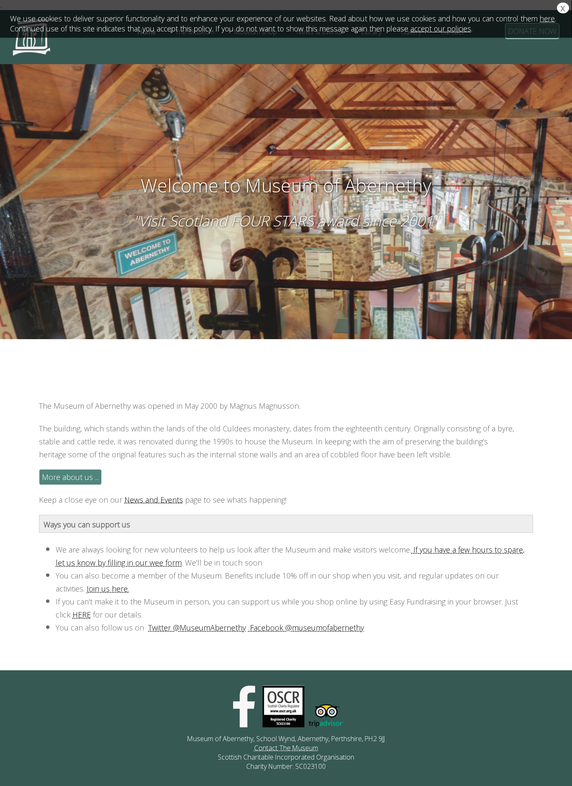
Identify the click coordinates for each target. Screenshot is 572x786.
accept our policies (440, 28)
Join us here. (108, 589)
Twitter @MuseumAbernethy (197, 628)
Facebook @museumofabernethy (306, 628)
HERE (81, 615)
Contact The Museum (286, 747)
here (547, 18)
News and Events (153, 500)
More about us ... (70, 477)
